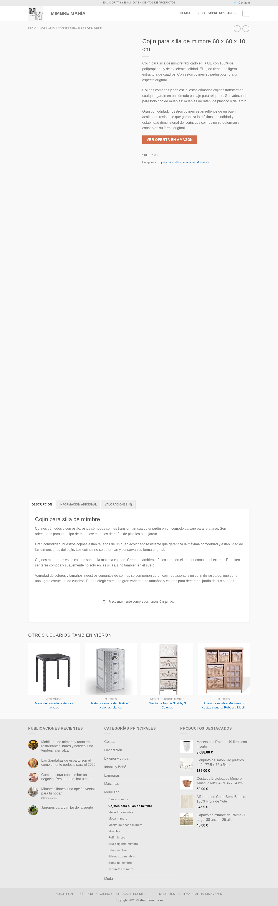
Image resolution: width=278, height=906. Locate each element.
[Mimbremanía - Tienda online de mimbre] (35, 13)
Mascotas (111, 784)
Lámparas (112, 775)
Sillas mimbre (117, 850)
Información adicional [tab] (78, 504)
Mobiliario (47, 28)
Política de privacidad (94, 894)
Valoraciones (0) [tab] (118, 504)
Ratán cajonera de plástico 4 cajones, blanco (111, 705)
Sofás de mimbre (120, 862)
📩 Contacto (242, 2)
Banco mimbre (118, 799)
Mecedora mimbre (121, 812)
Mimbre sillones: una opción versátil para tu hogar (68, 791)
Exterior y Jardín (116, 758)
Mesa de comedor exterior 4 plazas (54, 705)
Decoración (113, 750)
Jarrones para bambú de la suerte (67, 807)
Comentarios (49, 798)
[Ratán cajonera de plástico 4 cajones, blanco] (111, 669)
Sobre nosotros (222, 13)
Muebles (114, 831)
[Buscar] (245, 13)
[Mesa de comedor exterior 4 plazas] (54, 669)
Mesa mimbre (117, 818)
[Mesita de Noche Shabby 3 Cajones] (167, 669)
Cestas (109, 742)
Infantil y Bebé (115, 767)
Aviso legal (65, 894)
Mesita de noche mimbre (125, 825)
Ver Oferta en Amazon (170, 140)
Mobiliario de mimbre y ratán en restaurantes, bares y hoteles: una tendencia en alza (67, 746)
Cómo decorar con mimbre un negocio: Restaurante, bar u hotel (66, 777)
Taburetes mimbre (120, 869)
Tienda (184, 13)
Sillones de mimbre (121, 856)
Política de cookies (130, 894)
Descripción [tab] (42, 504)
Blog (201, 13)
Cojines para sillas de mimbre (80, 28)
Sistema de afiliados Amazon (200, 894)
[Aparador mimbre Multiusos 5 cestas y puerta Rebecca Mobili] (224, 669)
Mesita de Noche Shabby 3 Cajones (167, 705)
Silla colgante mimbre (123, 843)
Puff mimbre (116, 837)
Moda (108, 879)
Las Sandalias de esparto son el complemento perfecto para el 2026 (68, 762)
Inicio (32, 28)
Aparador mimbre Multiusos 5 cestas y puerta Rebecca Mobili (223, 705)
